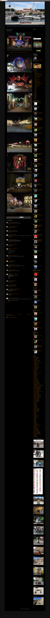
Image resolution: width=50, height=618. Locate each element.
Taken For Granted (36, 168)
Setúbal (35, 428)
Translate (39, 39)
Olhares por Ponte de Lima (37, 76)
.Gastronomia (35, 363)
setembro (36, 86)
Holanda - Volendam (36, 411)
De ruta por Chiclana (39, 174)
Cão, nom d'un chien (36, 209)
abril (35, 90)
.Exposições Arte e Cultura (37, 362)
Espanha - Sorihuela (36, 398)
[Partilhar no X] (21, 217)
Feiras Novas (36, 84)
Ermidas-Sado (35, 378)
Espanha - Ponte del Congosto (37, 394)
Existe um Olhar (36, 287)
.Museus (35, 366)
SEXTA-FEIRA (35, 277)
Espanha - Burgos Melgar (36, 383)
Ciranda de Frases (36, 305)
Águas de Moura (36, 368)
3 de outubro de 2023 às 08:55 (12, 234)
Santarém (35, 426)
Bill (8, 234)
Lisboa (34, 412)
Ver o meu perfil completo (36, 61)
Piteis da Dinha (36, 224)
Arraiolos (35, 371)
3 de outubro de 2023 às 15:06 (12, 260)
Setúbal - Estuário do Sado (37, 431)
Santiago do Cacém (36, 427)
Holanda (35, 407)
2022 (34, 92)
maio (35, 89)
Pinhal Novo (35, 422)
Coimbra (35, 375)
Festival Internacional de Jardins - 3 (38, 73)
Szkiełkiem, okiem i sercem (37, 214)
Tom (8, 260)
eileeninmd (9, 239)
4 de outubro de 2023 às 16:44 (13, 280)
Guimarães (35, 406)
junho (35, 88)
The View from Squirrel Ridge (37, 143)
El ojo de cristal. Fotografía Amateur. (38, 239)
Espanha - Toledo (36, 399)
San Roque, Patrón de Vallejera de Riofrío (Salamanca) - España (39, 241)
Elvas (34, 376)
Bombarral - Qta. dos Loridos (37, 372)
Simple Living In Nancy (36, 327)
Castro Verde (35, 374)
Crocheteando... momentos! (37, 158)
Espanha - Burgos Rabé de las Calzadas (38, 385)
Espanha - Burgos (36, 382)
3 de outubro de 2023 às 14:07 (14, 255)
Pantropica (38, 245)
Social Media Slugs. (39, 102)
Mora (34, 418)
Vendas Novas (35, 436)
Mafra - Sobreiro (35, 415)
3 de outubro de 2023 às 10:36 (13, 244)
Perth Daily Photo (36, 334)
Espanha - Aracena (36, 380)
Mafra (34, 414)
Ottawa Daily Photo (36, 122)
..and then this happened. (39, 335)
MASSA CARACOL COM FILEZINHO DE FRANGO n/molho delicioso (39, 226)
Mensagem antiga (29, 314)
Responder (9, 228)
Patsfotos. (9, 248)
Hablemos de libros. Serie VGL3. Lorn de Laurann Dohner (39, 185)
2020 (34, 94)
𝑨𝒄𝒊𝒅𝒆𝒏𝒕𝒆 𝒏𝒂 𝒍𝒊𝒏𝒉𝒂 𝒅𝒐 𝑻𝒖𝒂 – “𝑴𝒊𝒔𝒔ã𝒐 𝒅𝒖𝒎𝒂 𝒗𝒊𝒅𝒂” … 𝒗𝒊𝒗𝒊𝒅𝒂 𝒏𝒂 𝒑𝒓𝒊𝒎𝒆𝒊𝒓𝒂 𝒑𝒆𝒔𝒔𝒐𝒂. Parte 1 (40, 346)
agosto (35, 87)
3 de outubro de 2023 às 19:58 (12, 269)
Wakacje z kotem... (39, 255)
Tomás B (9, 255)
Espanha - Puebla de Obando (37, 395)
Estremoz (35, 402)
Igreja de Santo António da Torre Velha (39, 83)
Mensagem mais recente (9, 314)
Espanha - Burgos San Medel (37, 386)
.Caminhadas (35, 358)
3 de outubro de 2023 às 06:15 (14, 230)
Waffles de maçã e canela (39, 312)
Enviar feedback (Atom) (11, 315)
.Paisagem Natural (36, 367)
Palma (34, 420)
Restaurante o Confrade (37, 81)
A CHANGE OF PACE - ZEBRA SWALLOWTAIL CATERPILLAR (39, 129)
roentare (9, 244)
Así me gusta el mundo (36, 229)
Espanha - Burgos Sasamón (37, 387)
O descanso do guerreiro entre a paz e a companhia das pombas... (39, 165)
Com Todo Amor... (39, 295)
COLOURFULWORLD (36, 219)
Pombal (35, 423)
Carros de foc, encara (39, 265)
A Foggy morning (39, 199)
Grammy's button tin (39, 290)
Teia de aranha (35, 288)
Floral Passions (36, 332)
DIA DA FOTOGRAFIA (39, 179)
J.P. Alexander (9, 226)
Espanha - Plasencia (36, 393)
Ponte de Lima (35, 424)
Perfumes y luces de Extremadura (38, 153)
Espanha (35, 379)
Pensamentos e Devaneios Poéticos (38, 234)
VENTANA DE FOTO (36, 173)
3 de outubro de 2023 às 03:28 (15, 226)
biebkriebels (35, 282)
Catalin (9, 280)
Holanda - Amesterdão (36, 408)
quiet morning (38, 107)
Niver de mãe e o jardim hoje (40, 340)
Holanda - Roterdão (36, 410)
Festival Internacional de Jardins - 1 (38, 75)
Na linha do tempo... (39, 194)
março (35, 91)
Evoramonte (35, 404)
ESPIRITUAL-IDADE (36, 272)
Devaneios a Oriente (36, 148)
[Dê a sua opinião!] (20, 217)
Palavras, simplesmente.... (37, 163)
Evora (34, 403)
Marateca (35, 416)
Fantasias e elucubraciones (37, 310)
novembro (36, 71)
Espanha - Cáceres (36, 389)
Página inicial (19, 314)
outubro (35, 72)
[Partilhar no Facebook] (22, 217)
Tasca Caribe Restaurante (37, 85)
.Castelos (35, 359)
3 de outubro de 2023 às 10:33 (14, 239)
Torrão (34, 435)
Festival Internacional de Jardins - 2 (38, 74)
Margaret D (9, 230)
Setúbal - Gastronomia (36, 432)
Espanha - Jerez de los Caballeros (37, 391)
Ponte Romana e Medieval (37, 82)
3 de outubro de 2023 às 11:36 (14, 248)
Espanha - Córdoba (36, 390)
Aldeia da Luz (35, 370)
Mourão (35, 419)
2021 (34, 93)
